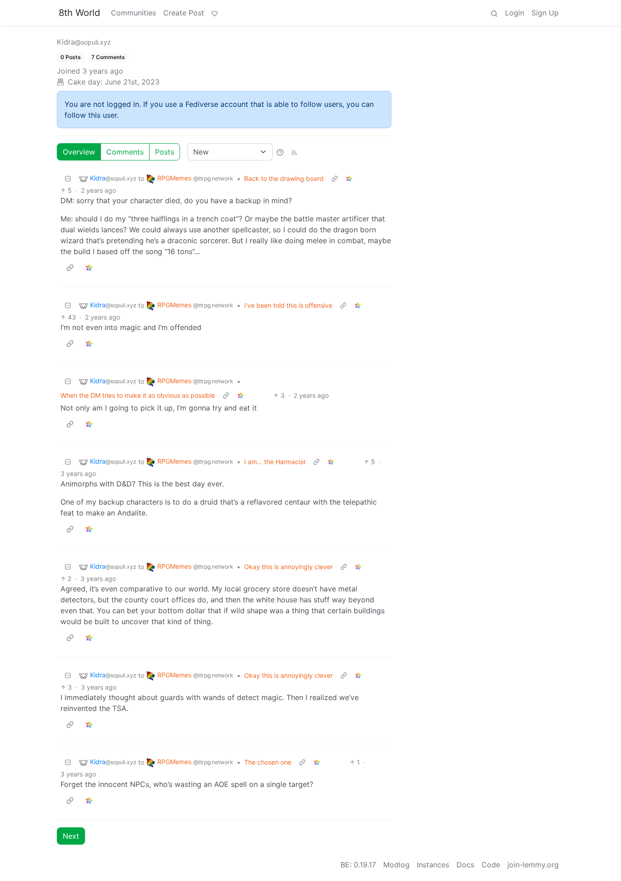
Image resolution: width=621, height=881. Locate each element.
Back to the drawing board (284, 178)
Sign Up (545, 12)
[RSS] (294, 151)
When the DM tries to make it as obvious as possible (137, 395)
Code (490, 864)
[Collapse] (67, 178)
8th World (79, 12)
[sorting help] (280, 151)
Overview (79, 151)
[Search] (494, 13)
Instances (433, 864)
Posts (164, 151)
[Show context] (334, 178)
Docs (465, 864)
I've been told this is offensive (288, 305)
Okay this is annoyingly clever (288, 567)
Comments (125, 151)
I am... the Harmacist (274, 462)
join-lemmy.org (533, 864)
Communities (133, 12)
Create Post (183, 12)
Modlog (396, 864)
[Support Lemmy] (214, 13)
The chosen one (267, 762)
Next (71, 836)
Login (514, 12)
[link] (349, 178)
